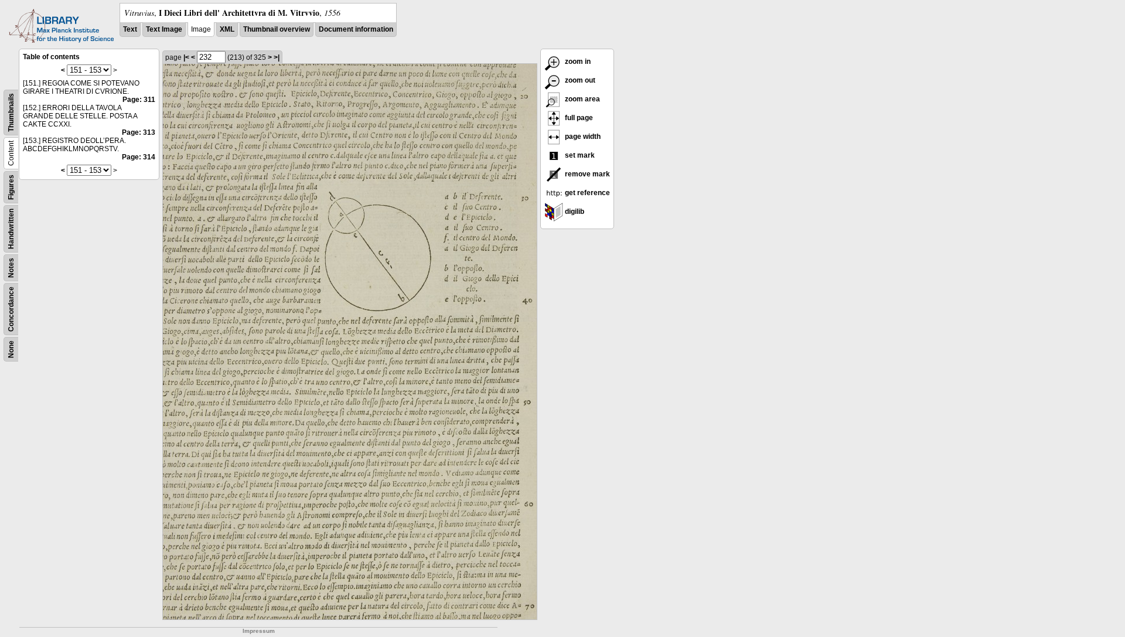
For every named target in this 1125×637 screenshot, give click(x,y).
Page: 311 (138, 100)
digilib (573, 211)
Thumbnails (11, 112)
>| (276, 57)
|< (186, 57)
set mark (579, 155)
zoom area (581, 99)
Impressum (259, 631)
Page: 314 (138, 157)
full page (578, 118)
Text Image (164, 29)
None (11, 349)
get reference (586, 193)
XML (227, 29)
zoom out (579, 80)
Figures (11, 187)
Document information (356, 29)
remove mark (586, 174)
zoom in (577, 61)
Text (130, 29)
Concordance (11, 309)
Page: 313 (138, 132)
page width (582, 136)
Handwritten (11, 229)
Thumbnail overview (276, 29)
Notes (11, 268)
